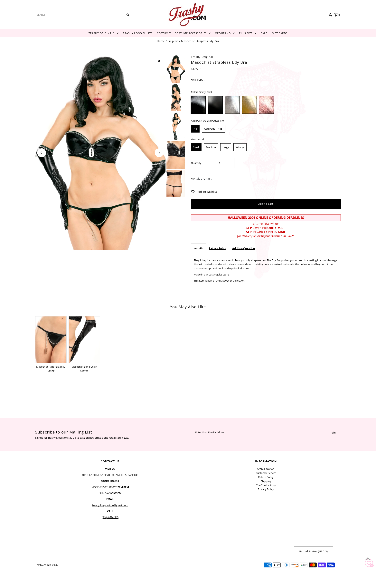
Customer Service (266, 473)
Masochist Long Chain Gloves (84, 369)
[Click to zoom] (159, 61)
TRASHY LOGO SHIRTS (137, 33)
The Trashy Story (266, 485)
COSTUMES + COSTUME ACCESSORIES (182, 33)
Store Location (265, 469)
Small (196, 147)
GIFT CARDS (279, 33)
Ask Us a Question (243, 248)
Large (225, 147)
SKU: (193, 80)
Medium (211, 147)
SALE (264, 33)
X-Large (240, 147)
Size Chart (204, 178)
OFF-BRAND (223, 33)
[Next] (159, 152)
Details (198, 248)
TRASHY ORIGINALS (102, 33)
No (195, 128)
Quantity (196, 163)
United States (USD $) (313, 551)
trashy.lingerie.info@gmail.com (110, 505)
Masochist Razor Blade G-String (51, 369)
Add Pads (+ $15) (213, 128)
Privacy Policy (266, 489)
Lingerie (173, 41)
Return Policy (217, 248)
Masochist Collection (232, 280)
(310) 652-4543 (110, 517)
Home (161, 41)
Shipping (266, 481)
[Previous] (41, 152)
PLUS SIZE (245, 33)
